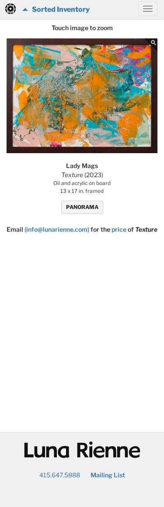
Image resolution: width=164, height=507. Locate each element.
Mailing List (108, 475)
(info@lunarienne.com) (56, 229)
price (119, 229)
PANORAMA (82, 207)
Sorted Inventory (59, 9)
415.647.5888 (59, 475)
